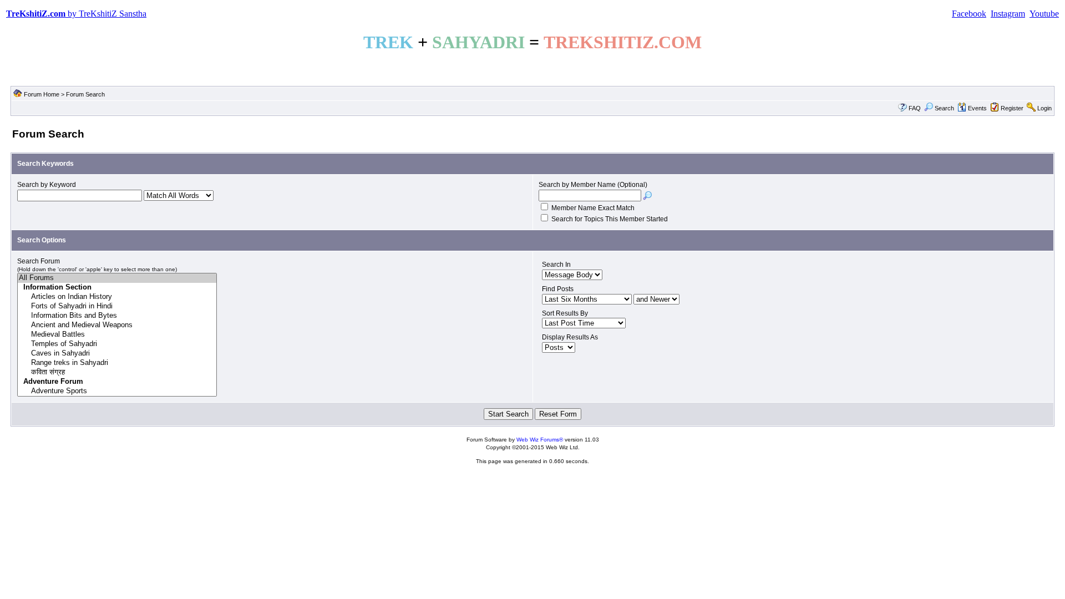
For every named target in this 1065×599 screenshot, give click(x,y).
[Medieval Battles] (117, 334)
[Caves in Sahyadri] (117, 353)
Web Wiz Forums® (539, 439)
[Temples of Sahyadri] (117, 344)
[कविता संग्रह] (117, 372)
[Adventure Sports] (117, 391)
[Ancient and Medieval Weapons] (117, 325)
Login (1044, 108)
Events (977, 108)
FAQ (915, 108)
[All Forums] (117, 278)
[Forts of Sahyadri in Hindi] (117, 306)
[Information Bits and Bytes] (117, 316)
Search (944, 108)
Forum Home (41, 94)
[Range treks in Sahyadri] (117, 363)
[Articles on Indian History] (117, 297)
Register (1012, 108)
